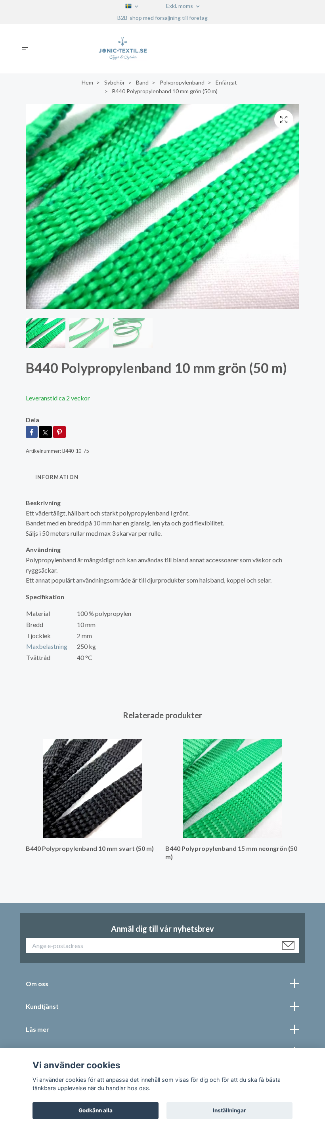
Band (142, 82)
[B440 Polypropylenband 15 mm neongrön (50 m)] (232, 788)
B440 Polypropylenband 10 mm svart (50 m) (90, 848)
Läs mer (37, 1029)
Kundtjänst (42, 1006)
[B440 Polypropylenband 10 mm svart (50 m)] (92, 788)
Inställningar (229, 1110)
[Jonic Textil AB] (169, 49)
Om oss (37, 983)
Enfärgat (226, 82)
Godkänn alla (95, 1110)
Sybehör (114, 82)
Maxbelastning (46, 646)
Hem (87, 82)
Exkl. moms (180, 5)
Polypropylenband (182, 82)
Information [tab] (56, 477)
